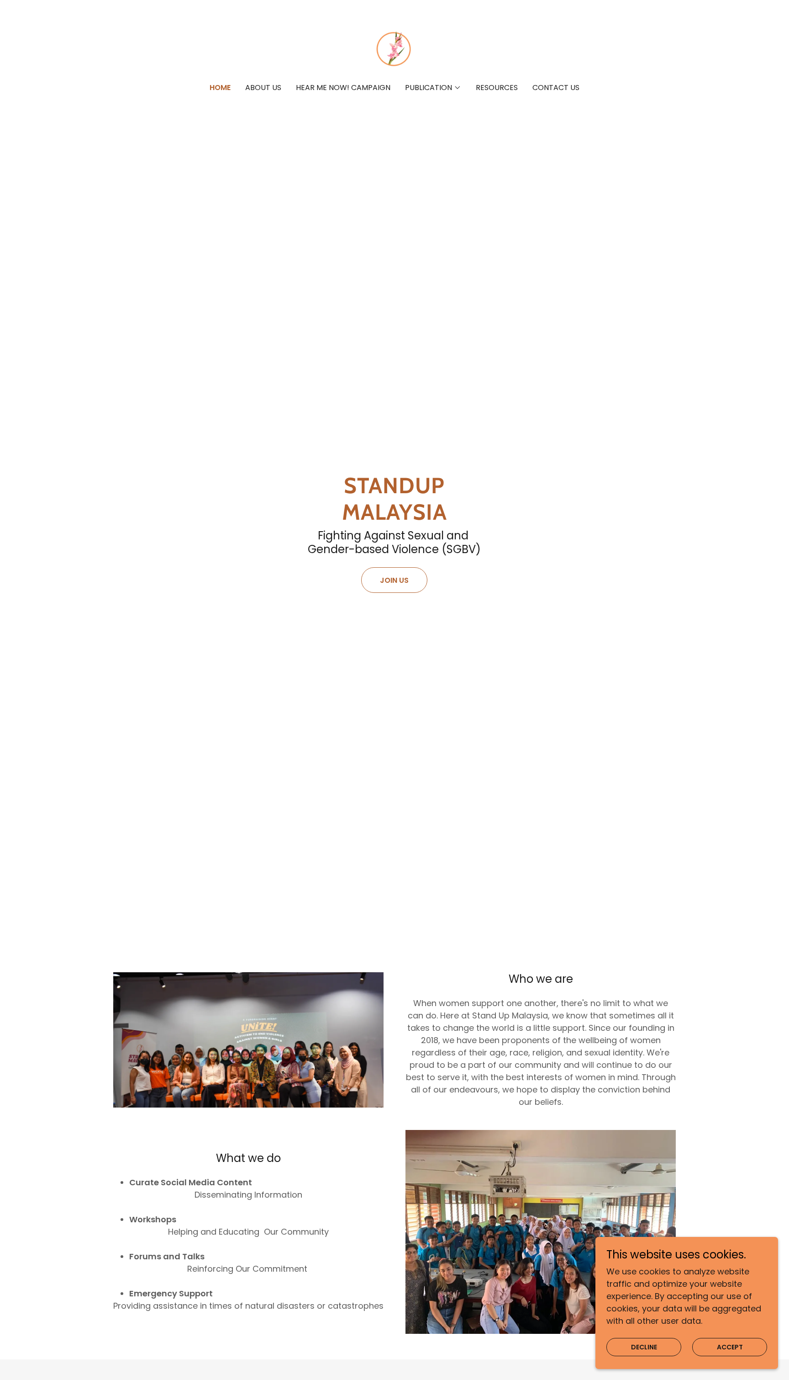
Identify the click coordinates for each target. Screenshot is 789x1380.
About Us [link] (263, 87)
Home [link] (220, 87)
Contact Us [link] (555, 87)
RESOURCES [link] (497, 87)
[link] (394, 47)
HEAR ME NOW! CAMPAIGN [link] (343, 87)
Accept (730, 1347)
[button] (433, 87)
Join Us (394, 580)
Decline (644, 1347)
